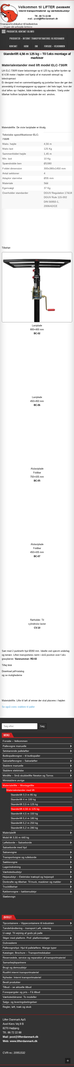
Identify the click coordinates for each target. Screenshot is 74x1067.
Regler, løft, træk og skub (17, 1006)
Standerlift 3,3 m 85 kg (23, 794)
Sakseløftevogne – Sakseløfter (20, 760)
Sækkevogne (10, 862)
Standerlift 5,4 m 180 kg (24, 818)
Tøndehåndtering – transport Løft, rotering (27, 928)
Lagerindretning (12, 866)
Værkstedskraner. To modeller (20, 997)
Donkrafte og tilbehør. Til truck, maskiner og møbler (32, 881)
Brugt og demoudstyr (15, 967)
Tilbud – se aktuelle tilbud (17, 987)
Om (36, 46)
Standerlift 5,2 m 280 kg (24, 827)
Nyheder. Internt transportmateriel (22, 977)
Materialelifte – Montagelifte (18, 785)
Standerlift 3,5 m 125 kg (24, 804)
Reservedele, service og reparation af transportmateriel (34, 957)
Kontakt (13, 46)
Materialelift (9, 832)
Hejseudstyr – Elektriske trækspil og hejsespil (28, 876)
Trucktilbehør (10, 886)
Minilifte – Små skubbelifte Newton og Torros (28, 775)
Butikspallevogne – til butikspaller (21, 755)
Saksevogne (10, 852)
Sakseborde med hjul (15, 847)
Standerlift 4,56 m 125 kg (25, 808)
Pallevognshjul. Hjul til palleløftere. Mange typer (30, 947)
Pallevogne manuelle (14, 746)
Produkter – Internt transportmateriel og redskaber (37, 38)
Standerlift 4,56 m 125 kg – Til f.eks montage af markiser (37, 56)
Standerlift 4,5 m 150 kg (24, 813)
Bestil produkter (11, 982)
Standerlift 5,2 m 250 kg (24, 822)
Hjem (26, 46)
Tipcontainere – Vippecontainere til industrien (28, 923)
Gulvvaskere (10, 942)
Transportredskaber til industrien (19, 24)
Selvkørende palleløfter (16, 750)
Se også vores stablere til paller (18, 706)
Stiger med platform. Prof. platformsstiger (26, 937)
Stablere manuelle (13, 765)
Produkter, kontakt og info (20, 31)
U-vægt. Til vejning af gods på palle (23, 933)
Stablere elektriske (13, 770)
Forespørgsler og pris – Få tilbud (21, 992)
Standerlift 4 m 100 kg (23, 799)
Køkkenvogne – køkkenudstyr (19, 891)
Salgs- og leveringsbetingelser (20, 1002)
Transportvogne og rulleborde (19, 857)
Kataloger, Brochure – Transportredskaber (27, 952)
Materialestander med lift (20, 790)
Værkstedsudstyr (12, 872)
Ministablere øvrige (13, 780)
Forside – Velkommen (54, 46)
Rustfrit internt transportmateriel (21, 972)
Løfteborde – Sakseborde (17, 842)
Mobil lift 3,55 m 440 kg (16, 837)
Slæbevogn (9, 896)
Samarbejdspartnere (14, 962)
